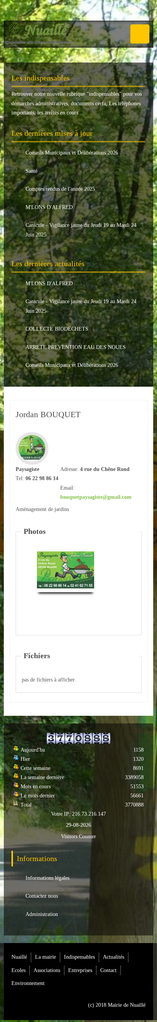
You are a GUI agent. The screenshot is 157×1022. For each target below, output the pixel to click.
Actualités (113, 957)
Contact (108, 970)
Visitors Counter (78, 836)
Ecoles (18, 970)
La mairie (45, 957)
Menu (139, 33)
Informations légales (47, 878)
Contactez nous (42, 896)
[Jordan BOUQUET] (66, 571)
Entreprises (80, 970)
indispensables (104, 94)
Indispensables (79, 957)
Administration (42, 914)
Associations (47, 970)
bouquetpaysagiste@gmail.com (95, 497)
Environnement (28, 983)
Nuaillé (19, 957)
